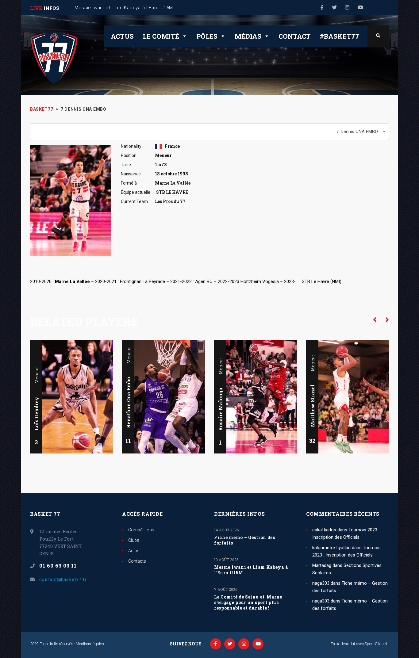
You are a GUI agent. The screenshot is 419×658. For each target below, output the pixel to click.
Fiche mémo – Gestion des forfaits (244, 540)
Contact (295, 36)
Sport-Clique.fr (376, 643)
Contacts (137, 561)
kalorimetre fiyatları (331, 547)
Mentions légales (90, 643)
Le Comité (161, 36)
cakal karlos (324, 530)
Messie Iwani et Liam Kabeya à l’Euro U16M (251, 570)
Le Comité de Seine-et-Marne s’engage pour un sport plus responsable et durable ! (248, 602)
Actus (122, 36)
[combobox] (209, 131)
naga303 (320, 583)
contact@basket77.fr (62, 579)
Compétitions (141, 529)
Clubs (133, 540)
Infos (51, 8)
